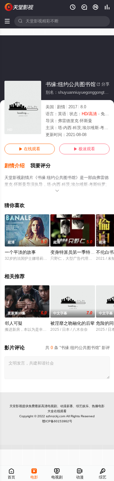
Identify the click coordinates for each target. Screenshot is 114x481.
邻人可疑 (13, 323)
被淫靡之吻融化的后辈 (72, 323)
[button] (17, 166)
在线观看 (29, 149)
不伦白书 (105, 252)
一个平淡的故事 (20, 252)
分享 (103, 84)
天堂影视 (16, 406)
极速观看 (84, 149)
